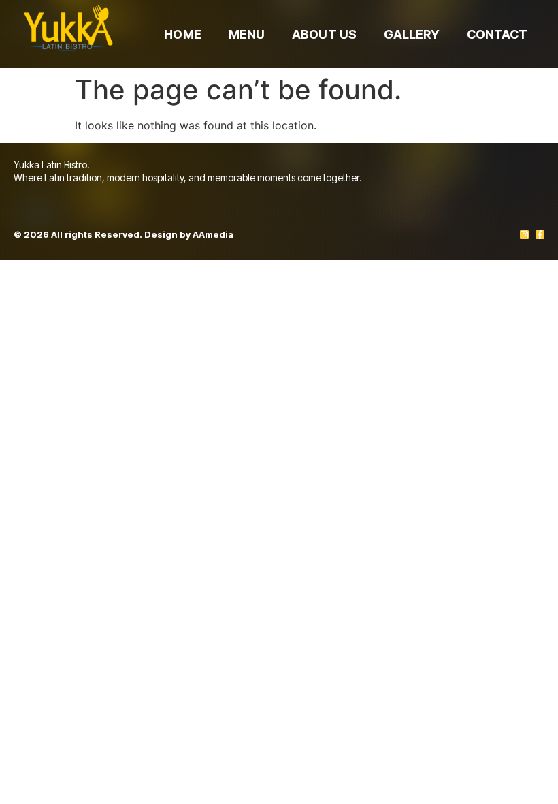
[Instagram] (524, 234)
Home (182, 34)
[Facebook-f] (540, 234)
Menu (247, 34)
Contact (497, 34)
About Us (324, 34)
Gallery (412, 34)
